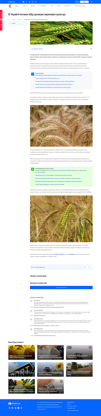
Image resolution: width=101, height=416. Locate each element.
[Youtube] (23, 1)
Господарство (43, 6)
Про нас (68, 404)
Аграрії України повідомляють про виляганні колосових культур (53, 87)
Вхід (84, 1)
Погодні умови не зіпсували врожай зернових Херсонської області (53, 84)
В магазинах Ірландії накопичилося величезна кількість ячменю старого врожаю (57, 178)
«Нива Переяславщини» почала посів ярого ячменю (49, 184)
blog (11, 2)
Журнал (33, 6)
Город (58, 6)
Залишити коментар (61, 287)
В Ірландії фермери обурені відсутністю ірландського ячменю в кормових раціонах (58, 181)
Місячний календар (80, 6)
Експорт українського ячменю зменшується (47, 78)
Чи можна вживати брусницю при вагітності (44, 335)
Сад (52, 6)
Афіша (17, 6)
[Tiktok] (35, 1)
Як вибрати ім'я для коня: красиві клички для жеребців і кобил (49, 307)
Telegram (62, 254)
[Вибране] (92, 2)
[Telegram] (29, 1)
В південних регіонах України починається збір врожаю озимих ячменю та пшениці (58, 75)
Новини (25, 6)
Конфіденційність (71, 402)
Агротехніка (67, 6)
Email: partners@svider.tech (73, 410)
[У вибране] (32, 347)
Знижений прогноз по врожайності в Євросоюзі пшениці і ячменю (53, 175)
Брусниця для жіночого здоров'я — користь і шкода (46, 325)
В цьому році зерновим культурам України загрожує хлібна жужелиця (54, 81)
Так (84, 267)
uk (78, 2)
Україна (19, 19)
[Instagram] (32, 1)
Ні (88, 267)
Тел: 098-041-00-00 (71, 408)
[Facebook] (26, 1)
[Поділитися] (91, 48)
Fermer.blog (10, 6)
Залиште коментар (38, 283)
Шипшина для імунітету (39, 315)
